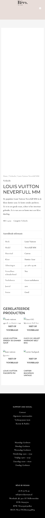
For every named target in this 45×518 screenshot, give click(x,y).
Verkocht (12, 176)
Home (5, 176)
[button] (22, 16)
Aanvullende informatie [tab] (12, 233)
